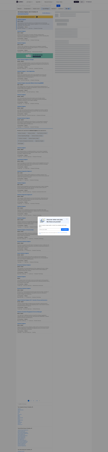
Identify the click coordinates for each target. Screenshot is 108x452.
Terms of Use (60, 232)
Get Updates (65, 229)
